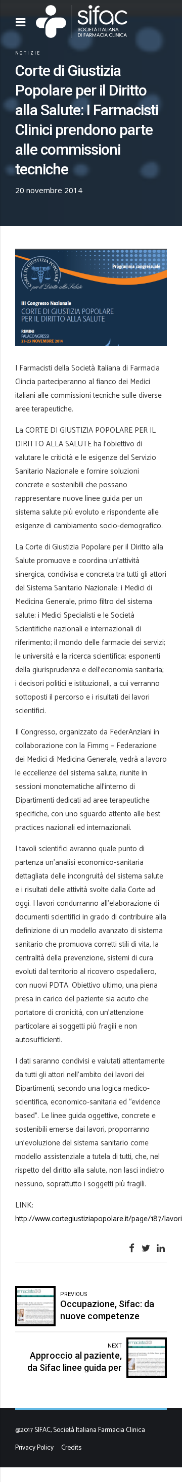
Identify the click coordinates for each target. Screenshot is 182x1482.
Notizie (28, 53)
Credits (71, 1447)
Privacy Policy (34, 1447)
